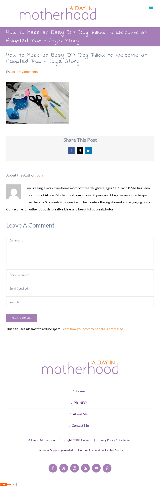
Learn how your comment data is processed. (92, 329)
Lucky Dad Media (112, 450)
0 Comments (28, 71)
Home (80, 391)
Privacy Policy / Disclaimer (114, 440)
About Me (80, 414)
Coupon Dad (86, 450)
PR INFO (80, 402)
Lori (13, 71)
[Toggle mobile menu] (151, 7)
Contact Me (80, 425)
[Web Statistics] (8, 486)
